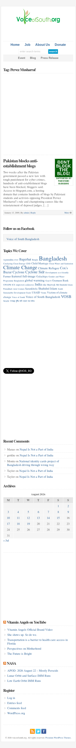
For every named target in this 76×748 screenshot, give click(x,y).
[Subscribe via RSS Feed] (32, 730)
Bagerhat (25, 259)
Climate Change (20, 267)
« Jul (6, 540)
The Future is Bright (19, 654)
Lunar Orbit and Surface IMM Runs (29, 676)
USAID (36, 292)
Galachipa (42, 276)
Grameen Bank (60, 280)
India (38, 284)
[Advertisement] (39, 32)
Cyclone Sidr (35, 271)
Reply (33, 212)
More (66, 212)
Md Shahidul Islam (64, 284)
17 (8, 524)
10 (8, 518)
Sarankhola (31, 288)
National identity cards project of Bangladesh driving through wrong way (33, 463)
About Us (42, 44)
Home (15, 44)
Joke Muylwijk (49, 284)
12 (28, 518)
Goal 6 (48, 280)
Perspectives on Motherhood (24, 648)
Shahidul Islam (47, 288)
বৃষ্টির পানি (19, 301)
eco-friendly (63, 272)
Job (27, 44)
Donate (60, 44)
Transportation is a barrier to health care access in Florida (37, 641)
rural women (18, 288)
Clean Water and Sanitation (61, 263)
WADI (6, 301)
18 (18, 524)
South (60, 288)
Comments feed (16, 708)
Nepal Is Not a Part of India (36, 449)
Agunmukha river (10, 259)
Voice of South (18, 297)
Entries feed (14, 703)
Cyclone (19, 271)
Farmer (7, 276)
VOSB (66, 296)
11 (18, 518)
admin (26, 212)
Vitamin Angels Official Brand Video (29, 630)
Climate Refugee (48, 268)
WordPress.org (16, 713)
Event (21, 57)
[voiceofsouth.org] (38, 23)
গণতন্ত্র (12, 301)
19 (28, 524)
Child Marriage (39, 263)
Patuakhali (7, 288)
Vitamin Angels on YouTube (26, 622)
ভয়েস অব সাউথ (28, 301)
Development (51, 272)
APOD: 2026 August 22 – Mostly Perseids (32, 670)
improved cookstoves (25, 284)
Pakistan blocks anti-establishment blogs (20, 163)
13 (38, 518)
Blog (33, 57)
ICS (13, 284)
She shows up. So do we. (22, 635)
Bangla (35, 259)
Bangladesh (53, 258)
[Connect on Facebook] (43, 730)
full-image (28, 276)
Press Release (49, 57)
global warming (35, 280)
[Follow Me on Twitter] (38, 730)
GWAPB (7, 284)
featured (17, 276)
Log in (11, 698)
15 (58, 518)
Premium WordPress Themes (58, 737)
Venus (43, 292)
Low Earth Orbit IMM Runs (24, 681)
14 (48, 518)
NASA (11, 663)
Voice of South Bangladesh (22, 239)
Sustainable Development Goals (17, 292)
